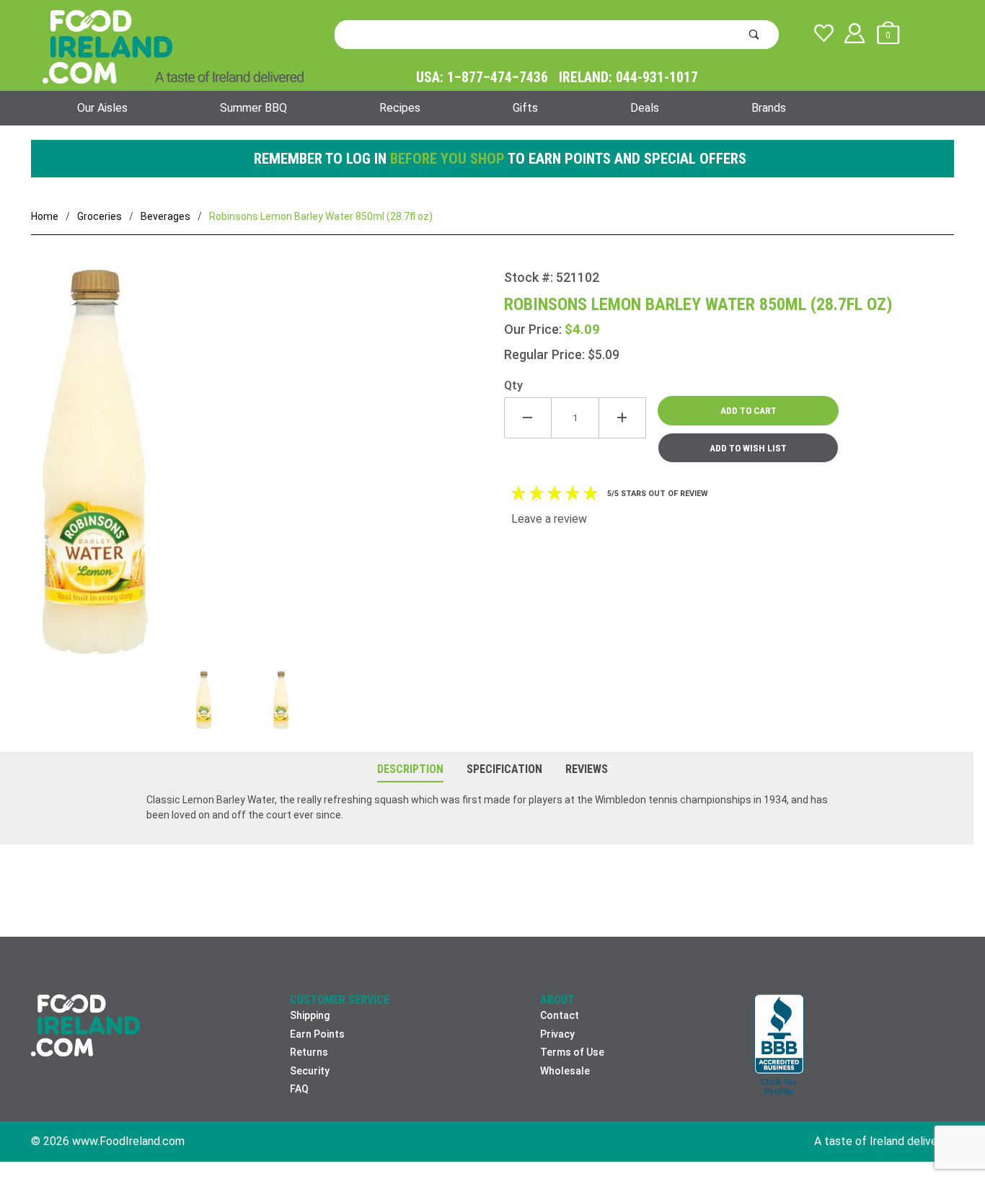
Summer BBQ (253, 108)
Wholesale (565, 1071)
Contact (559, 1015)
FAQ (299, 1089)
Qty (513, 385)
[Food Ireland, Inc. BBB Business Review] (779, 1046)
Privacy (557, 1034)
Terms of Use (572, 1052)
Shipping (310, 1015)
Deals (644, 108)
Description (410, 769)
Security (310, 1071)
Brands (768, 108)
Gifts (525, 108)
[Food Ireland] (173, 46)
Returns (309, 1052)
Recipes (399, 108)
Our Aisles (102, 108)
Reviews (586, 769)
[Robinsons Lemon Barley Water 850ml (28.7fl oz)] (267, 470)
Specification (504, 769)
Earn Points (317, 1034)
